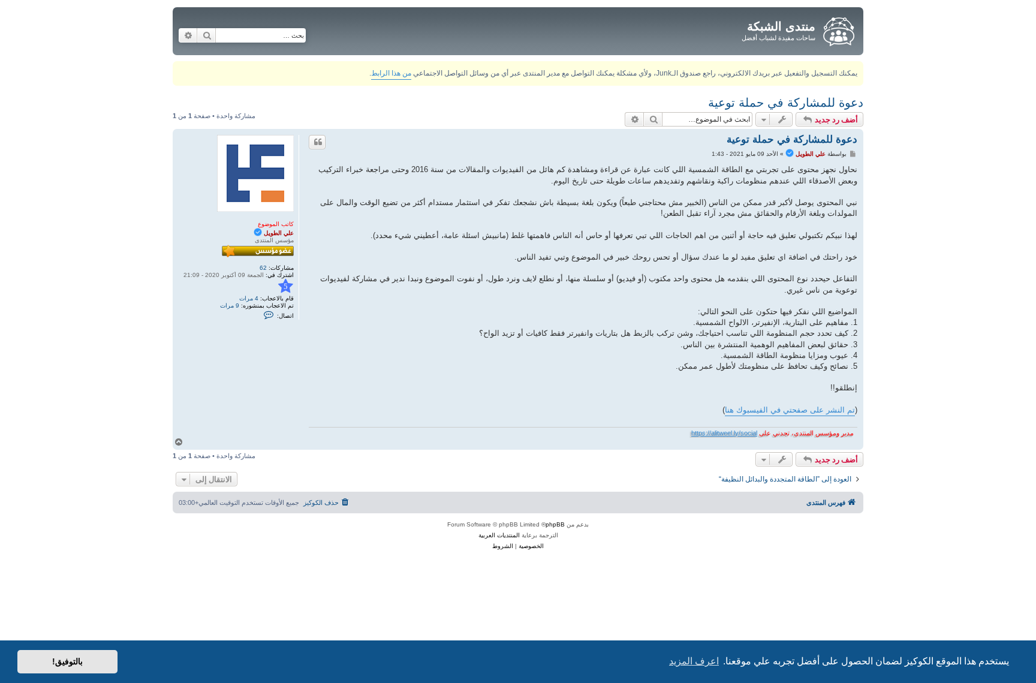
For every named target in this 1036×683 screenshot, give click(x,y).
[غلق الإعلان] (181, 68)
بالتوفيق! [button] (67, 661)
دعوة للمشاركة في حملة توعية (785, 102)
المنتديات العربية (499, 535)
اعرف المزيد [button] (694, 661)
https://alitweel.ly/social (724, 433)
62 (263, 267)
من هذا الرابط (391, 73)
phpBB (555, 524)
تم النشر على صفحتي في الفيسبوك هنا (790, 409)
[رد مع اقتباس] (317, 142)
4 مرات (248, 298)
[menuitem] (327, 502)
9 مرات (229, 305)
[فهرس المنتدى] (837, 29)
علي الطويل (279, 233)
